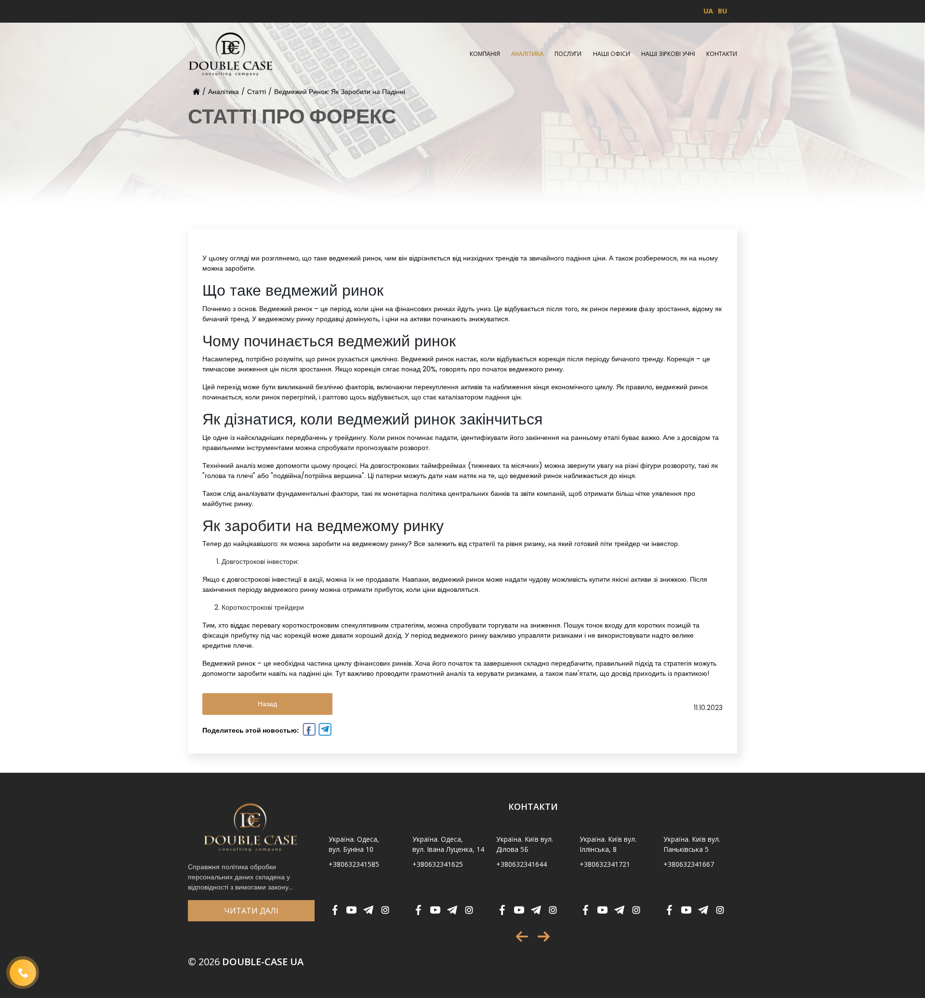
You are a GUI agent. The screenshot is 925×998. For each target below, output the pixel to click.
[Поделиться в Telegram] (324, 731)
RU (722, 11)
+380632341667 (688, 864)
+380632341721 (605, 864)
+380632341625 (437, 864)
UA (708, 11)
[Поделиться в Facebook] (308, 731)
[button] (522, 936)
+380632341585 (354, 864)
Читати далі (251, 910)
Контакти (721, 54)
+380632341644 (521, 864)
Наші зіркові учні (668, 54)
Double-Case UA (246, 961)
